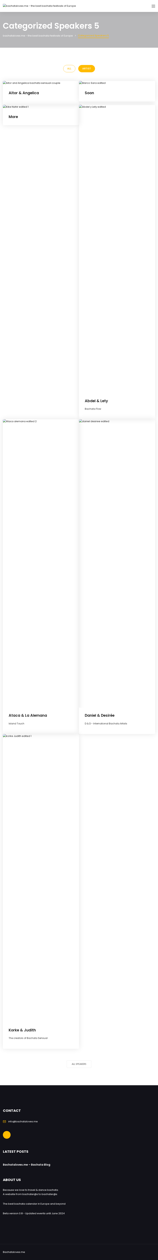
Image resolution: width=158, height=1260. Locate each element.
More (13, 116)
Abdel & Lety (96, 401)
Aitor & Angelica (24, 93)
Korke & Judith (22, 1030)
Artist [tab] (86, 68)
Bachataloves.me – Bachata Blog (26, 1165)
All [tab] (69, 68)
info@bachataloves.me (23, 1121)
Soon (89, 93)
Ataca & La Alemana (28, 715)
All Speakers (79, 1064)
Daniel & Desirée (99, 715)
